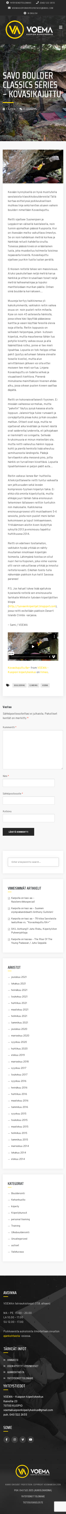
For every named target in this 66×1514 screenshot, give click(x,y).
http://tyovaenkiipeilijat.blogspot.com (32, 606)
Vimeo (44, 672)
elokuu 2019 (18, 1055)
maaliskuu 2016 (19, 1100)
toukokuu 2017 (19, 1074)
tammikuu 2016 (19, 1107)
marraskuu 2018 (20, 1061)
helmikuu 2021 (19, 1016)
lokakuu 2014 (18, 1152)
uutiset (15, 1245)
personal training (20, 1219)
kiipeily (15, 1206)
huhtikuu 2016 (19, 1094)
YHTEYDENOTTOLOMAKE (20, 3)
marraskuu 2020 (20, 1035)
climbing (33, 685)
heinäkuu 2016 (19, 1087)
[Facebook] (6, 1439)
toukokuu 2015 (19, 1120)
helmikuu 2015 (19, 1133)
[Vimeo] (22, 1439)
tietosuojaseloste (33, 1502)
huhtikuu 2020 (19, 1048)
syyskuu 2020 (19, 1042)
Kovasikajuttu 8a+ (19, 668)
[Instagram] (14, 1439)
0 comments (30, 109)
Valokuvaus (17, 1252)
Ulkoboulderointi (20, 1232)
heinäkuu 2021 (19, 990)
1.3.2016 (10, 109)
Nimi (6, 776)
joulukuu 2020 (19, 1029)
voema (45, 685)
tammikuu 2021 (19, 1022)
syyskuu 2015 (18, 1113)
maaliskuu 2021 (19, 1009)
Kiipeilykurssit (19, 1213)
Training (15, 1226)
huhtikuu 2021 (19, 1003)
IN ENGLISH (33, 13)
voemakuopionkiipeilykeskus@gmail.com (32, 8)
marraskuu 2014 (20, 1146)
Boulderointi (18, 1193)
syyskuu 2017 (18, 1068)
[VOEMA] (30, 30)
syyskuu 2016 (18, 1081)
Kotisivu (7, 811)
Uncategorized (19, 1239)
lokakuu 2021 (18, 983)
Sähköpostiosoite (13, 794)
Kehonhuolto (18, 1200)
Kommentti (9, 727)
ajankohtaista (11, 1336)
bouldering (19, 685)
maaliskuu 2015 (19, 1126)
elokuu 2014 (18, 1159)
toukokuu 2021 (19, 996)
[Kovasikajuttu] (33, 166)
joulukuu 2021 (19, 977)
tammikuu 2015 (19, 1139)
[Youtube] (30, 1439)
